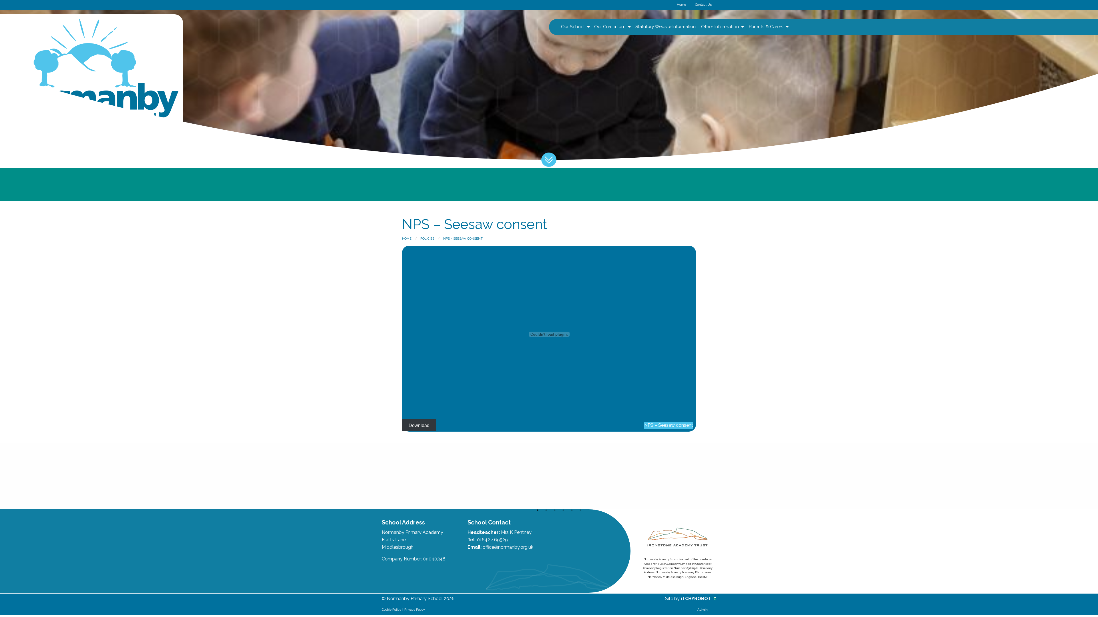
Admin (702, 610)
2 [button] (546, 510)
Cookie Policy (391, 610)
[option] (388, 476)
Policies (427, 239)
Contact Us (703, 5)
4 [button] (563, 510)
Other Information (720, 26)
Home (681, 5)
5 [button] (572, 510)
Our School (573, 26)
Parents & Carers (766, 26)
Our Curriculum (610, 26)
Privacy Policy (414, 610)
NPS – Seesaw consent (463, 239)
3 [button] (555, 510)
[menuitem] (575, 26)
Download (419, 425)
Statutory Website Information (665, 26)
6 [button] (580, 510)
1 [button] (537, 510)
